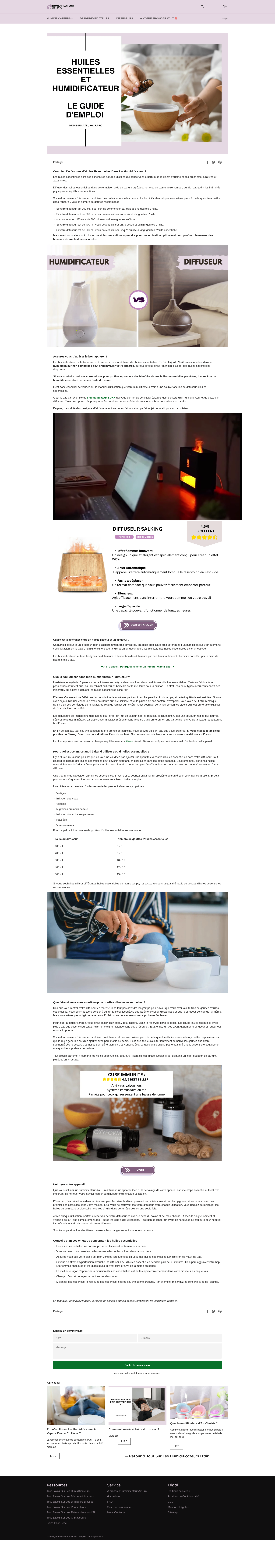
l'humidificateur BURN (101, 397)
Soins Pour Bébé (57, 1523)
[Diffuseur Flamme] (137, 626)
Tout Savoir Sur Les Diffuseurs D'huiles (70, 1501)
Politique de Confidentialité (183, 1496)
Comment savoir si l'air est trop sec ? (134, 1429)
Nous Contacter (116, 1512)
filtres (129, 741)
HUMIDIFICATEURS (59, 18)
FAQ (110, 1501)
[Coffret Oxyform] (137, 1170)
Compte (224, 18)
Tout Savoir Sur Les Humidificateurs (68, 1491)
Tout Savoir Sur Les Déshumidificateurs (70, 1496)
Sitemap (172, 1512)
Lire (53, 1456)
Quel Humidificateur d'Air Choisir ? (194, 1423)
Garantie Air (114, 1496)
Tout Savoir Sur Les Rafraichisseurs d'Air (71, 1512)
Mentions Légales (178, 1507)
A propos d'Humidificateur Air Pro (127, 1491)
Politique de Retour (179, 1491)
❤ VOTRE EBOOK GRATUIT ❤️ (159, 18)
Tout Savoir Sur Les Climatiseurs (66, 1517)
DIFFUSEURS (124, 18)
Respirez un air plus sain (90, 1536)
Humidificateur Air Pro (66, 1536)
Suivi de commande (119, 1507)
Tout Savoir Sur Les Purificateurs (66, 1507)
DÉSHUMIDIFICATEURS (94, 18)
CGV (170, 1501)
